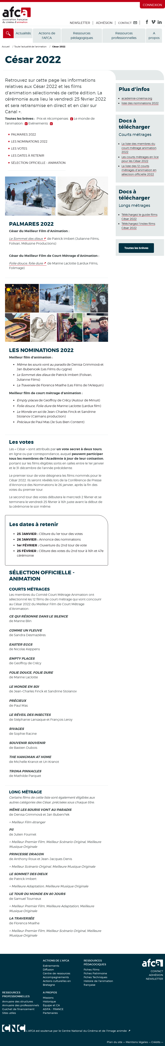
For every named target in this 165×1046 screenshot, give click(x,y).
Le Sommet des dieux (26, 239)
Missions (48, 997)
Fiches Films (91, 969)
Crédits (155, 1042)
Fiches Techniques (95, 977)
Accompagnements (56, 977)
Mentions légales (137, 1042)
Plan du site (114, 1042)
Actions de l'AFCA (47, 35)
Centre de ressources (56, 973)
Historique (49, 1001)
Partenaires (50, 1012)
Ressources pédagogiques (82, 35)
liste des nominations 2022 (140, 103)
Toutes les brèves (136, 248)
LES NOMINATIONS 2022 (29, 141)
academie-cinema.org (137, 98)
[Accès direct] (8, 33)
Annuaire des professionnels (20, 1005)
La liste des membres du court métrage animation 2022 (139, 148)
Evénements (51, 965)
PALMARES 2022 (23, 134)
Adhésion (104, 23)
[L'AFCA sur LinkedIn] (159, 23)
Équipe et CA (51, 1005)
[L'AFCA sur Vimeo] (153, 23)
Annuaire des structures (17, 1001)
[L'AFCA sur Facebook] (147, 23)
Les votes (19, 148)
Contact (157, 971)
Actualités (23, 33)
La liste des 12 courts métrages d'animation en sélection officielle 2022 (139, 170)
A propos (154, 35)
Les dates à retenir (27, 155)
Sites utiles (9, 1012)
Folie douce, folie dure (26, 263)
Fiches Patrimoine (95, 973)
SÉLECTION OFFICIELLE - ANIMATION (38, 163)
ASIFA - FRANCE (53, 1009)
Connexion (152, 5)
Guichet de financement (18, 1009)
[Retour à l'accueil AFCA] (16, 22)
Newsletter (80, 23)
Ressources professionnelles (123, 35)
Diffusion (48, 969)
